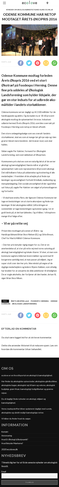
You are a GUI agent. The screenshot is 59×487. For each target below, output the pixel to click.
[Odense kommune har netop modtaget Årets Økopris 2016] (29, 39)
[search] (47, 3)
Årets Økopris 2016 (20, 301)
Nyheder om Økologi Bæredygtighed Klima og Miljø (29, 10)
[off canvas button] (4, 3)
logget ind (19, 337)
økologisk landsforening (24, 304)
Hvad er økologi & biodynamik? (14, 439)
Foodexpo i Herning (40, 301)
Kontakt (4, 432)
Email (3, 471)
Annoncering (6, 435)
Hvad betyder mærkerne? (12, 443)
